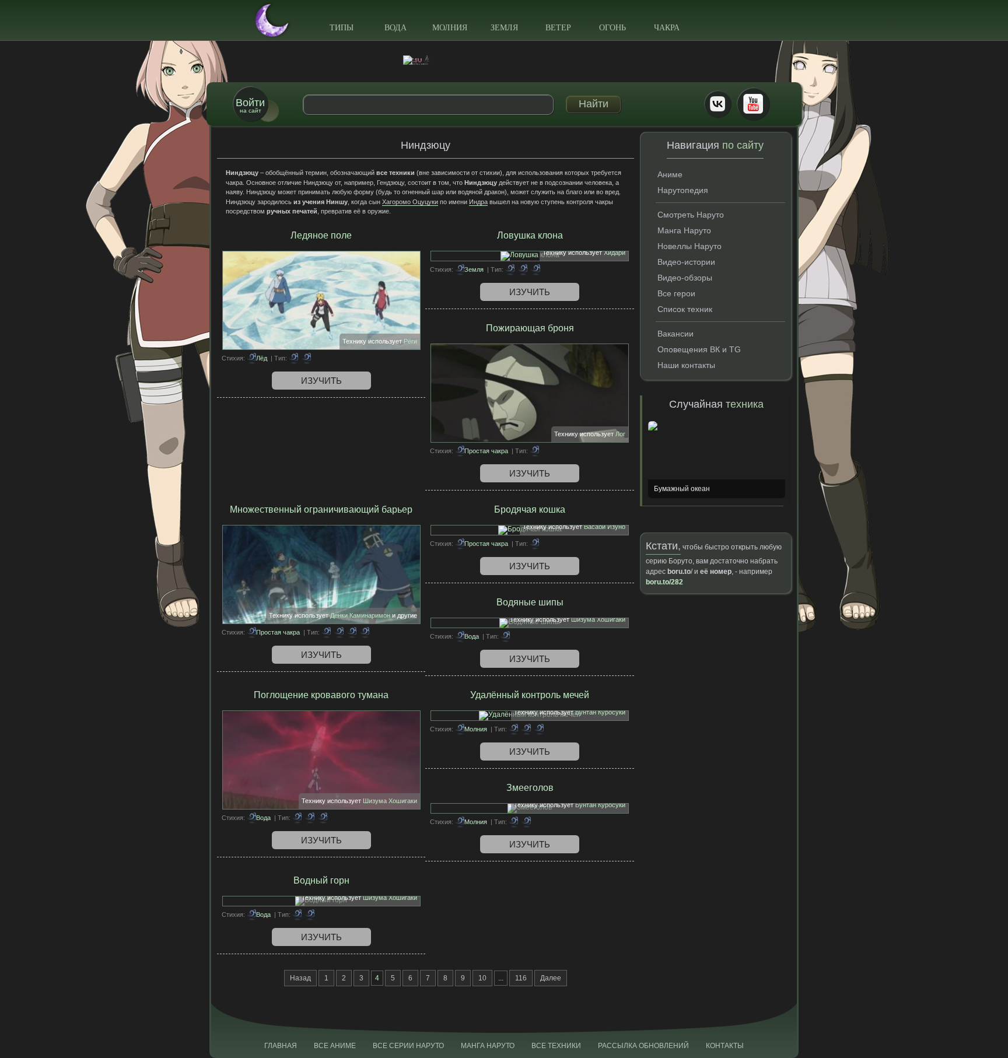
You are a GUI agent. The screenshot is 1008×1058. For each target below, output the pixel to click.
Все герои (676, 293)
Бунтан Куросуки (600, 712)
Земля (504, 27)
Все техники (556, 1046)
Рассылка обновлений (643, 1046)
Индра (478, 201)
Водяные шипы (530, 602)
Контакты (725, 1046)
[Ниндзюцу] (306, 358)
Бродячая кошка (529, 509)
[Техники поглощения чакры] (297, 817)
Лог (620, 433)
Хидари (614, 252)
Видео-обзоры (684, 277)
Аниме (669, 174)
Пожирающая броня (530, 328)
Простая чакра (486, 450)
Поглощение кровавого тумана (321, 695)
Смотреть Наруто (690, 214)
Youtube (753, 103)
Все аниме (335, 1046)
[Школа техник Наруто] (504, 60)
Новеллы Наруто (689, 246)
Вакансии (675, 333)
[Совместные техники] (339, 632)
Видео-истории (686, 262)
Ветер (558, 27)
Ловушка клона (530, 235)
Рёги (410, 341)
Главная (280, 1046)
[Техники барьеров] (326, 632)
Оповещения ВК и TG (699, 349)
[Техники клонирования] (509, 269)
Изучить (321, 381)
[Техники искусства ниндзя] (526, 821)
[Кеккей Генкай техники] (293, 358)
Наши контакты (686, 365)
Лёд (261, 358)
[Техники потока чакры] (513, 729)
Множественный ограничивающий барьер (321, 509)
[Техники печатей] (351, 632)
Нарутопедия (682, 190)
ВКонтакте (717, 103)
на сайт (250, 105)
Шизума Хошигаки (598, 619)
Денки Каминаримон (360, 615)
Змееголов (530, 788)
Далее (550, 978)
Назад (300, 978)
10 (482, 978)
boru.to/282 (664, 582)
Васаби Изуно (604, 526)
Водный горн (321, 880)
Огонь (612, 27)
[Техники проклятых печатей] (522, 269)
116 (521, 978)
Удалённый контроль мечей (529, 695)
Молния (449, 27)
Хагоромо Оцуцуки (410, 201)
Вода (395, 27)
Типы (342, 27)
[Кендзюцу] (309, 817)
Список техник (684, 309)
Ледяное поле (321, 235)
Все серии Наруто (408, 1046)
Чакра (667, 27)
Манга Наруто (684, 230)
